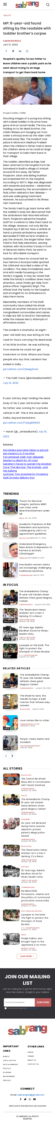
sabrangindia (26, 604)
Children (25, 819)
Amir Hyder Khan (27, 620)
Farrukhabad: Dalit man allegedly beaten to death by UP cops (23, 458)
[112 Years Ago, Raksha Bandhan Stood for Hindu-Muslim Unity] (10, 633)
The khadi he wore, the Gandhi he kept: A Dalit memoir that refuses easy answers (35, 700)
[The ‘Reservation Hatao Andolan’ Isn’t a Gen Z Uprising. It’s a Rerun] (10, 615)
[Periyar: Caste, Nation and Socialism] (10, 742)
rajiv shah (25, 709)
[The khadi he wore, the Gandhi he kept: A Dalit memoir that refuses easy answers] (10, 701)
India (21, 518)
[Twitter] (13, 51)
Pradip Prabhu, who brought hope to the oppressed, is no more (33, 941)
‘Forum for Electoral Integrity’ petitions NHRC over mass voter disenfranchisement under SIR (34, 507)
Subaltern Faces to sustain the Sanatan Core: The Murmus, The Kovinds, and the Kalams (27, 467)
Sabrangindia (12, 40)
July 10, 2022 (10, 383)
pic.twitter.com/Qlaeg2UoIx (20, 369)
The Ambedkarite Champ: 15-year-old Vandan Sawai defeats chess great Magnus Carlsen (35, 596)
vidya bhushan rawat (30, 746)
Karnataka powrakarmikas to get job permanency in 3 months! (25, 451)
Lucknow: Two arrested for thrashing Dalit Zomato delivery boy (25, 475)
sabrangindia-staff (29, 724)
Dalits (7, 15)
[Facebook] (6, 51)
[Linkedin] (20, 51)
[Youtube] (34, 1099)
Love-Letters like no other (34, 720)
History (7, 639)
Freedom (23, 558)
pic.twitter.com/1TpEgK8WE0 (21, 422)
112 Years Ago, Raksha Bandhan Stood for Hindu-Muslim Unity (34, 630)
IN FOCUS (10, 585)
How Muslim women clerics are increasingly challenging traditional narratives (35, 568)
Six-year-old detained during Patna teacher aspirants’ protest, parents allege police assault (33, 829)
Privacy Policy (32, 1008)
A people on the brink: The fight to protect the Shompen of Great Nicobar (34, 648)
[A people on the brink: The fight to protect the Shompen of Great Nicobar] (10, 651)
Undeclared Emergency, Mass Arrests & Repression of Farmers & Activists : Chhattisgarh (35, 549)
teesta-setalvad (27, 637)
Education (24, 538)
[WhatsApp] (27, 51)
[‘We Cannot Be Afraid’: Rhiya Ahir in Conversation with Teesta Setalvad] (11, 779)
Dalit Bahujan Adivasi (7, 655)
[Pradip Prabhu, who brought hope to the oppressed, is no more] (11, 939)
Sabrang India (28, 839)
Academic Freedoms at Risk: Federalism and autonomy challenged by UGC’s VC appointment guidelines (35, 529)
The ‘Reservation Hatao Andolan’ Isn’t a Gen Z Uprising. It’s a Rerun (32, 613)
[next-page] (12, 756)
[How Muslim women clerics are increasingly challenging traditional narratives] (10, 569)
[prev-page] (6, 756)
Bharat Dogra (28, 948)
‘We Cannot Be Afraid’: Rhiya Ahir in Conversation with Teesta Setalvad (35, 782)
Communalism (26, 575)
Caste (6, 728)
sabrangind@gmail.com (30, 1094)
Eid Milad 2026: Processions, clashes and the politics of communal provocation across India (35, 895)
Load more (26, 956)
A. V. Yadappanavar (28, 655)
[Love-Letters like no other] (10, 722)
